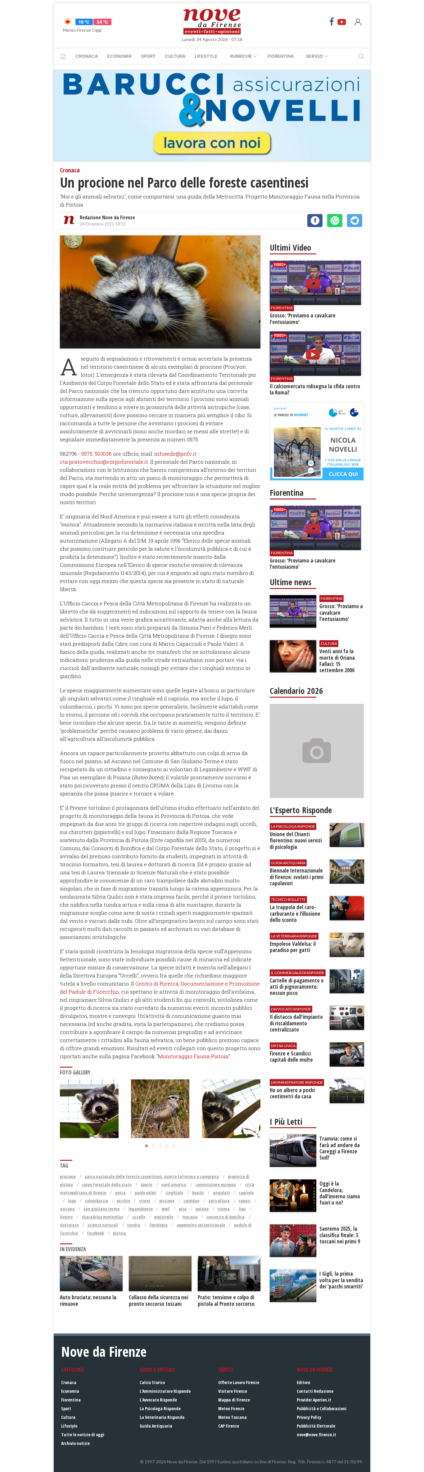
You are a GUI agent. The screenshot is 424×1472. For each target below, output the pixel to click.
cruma (224, 1209)
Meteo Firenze (231, 1408)
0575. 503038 (96, 453)
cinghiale (174, 1193)
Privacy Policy (309, 1417)
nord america (173, 1184)
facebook (95, 1233)
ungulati (221, 1193)
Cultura (175, 56)
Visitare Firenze (232, 1391)
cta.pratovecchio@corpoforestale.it (104, 461)
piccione (166, 1201)
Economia (119, 56)
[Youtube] (341, 21)
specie (146, 1184)
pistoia (119, 1233)
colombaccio (96, 1201)
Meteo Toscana (232, 1417)
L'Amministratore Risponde (165, 1391)
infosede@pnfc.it (175, 453)
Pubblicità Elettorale (316, 1426)
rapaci (244, 1201)
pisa (183, 1209)
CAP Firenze (228, 1426)
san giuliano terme (101, 1209)
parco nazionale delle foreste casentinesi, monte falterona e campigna (152, 1176)
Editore (303, 1382)
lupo (72, 1201)
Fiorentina (281, 56)
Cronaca (86, 56)
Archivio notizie (75, 1443)
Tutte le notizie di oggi (82, 1435)
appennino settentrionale (201, 1225)
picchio (123, 1201)
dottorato (69, 1225)
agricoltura (219, 1201)
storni (144, 1201)
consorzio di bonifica (225, 1217)
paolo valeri (145, 1193)
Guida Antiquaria (156, 1426)
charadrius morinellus (102, 1217)
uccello (138, 1217)
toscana (189, 1217)
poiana (202, 1209)
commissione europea (215, 1184)
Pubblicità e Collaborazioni (321, 1408)
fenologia (158, 1225)
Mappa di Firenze (234, 1400)
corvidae (191, 1201)
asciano (67, 1209)
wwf (166, 1209)
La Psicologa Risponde (160, 1408)
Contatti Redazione (315, 1391)
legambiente (141, 1209)
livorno (66, 1217)
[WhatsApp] (334, 220)
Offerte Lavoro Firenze (238, 1382)
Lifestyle (206, 56)
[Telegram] (354, 220)
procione (68, 1176)
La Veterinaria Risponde (162, 1417)
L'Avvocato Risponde (158, 1400)
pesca (120, 1193)
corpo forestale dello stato (107, 1184)
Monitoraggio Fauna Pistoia (193, 1056)
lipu (242, 1209)
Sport (148, 56)
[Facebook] (331, 21)
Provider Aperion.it (314, 1400)
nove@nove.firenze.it (316, 1435)
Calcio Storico (152, 1382)
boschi (198, 1193)
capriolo (246, 1193)
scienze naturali (103, 1225)
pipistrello (163, 1217)
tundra (133, 1225)
